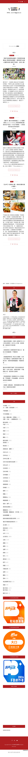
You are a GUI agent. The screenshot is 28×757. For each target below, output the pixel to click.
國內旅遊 (5, 422)
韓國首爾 (5, 500)
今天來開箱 (6, 414)
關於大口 (5, 593)
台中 (12, 181)
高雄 (4, 585)
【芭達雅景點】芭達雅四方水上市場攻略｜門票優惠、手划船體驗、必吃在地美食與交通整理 (13, 378)
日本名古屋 (6, 458)
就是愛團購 (6, 515)
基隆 (4, 546)
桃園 (4, 565)
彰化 (4, 556)
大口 (4, 314)
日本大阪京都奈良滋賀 (9, 462)
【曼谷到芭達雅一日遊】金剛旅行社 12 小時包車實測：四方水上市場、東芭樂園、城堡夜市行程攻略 (13, 343)
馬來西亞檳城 (6, 507)
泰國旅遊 (5, 484)
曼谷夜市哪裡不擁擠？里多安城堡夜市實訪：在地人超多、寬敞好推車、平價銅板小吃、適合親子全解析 (13, 369)
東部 (4, 434)
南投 (4, 530)
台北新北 (5, 536)
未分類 (5, 525)
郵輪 (4, 494)
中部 (4, 424)
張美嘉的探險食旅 (6, 730)
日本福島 (5, 474)
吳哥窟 (5, 442)
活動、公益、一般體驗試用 (10, 419)
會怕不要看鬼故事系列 (9, 521)
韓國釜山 (5, 497)
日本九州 (5, 452)
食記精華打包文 (7, 581)
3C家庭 (5, 405)
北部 (4, 427)
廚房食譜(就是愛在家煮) (9, 518)
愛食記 (5, 559)
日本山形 (5, 465)
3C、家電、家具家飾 (8, 407)
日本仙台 (5, 455)
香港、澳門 (6, 503)
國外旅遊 (5, 440)
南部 (4, 431)
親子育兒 (11, 55)
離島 (4, 437)
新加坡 (5, 445)
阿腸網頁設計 (25, 750)
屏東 (4, 552)
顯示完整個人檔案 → (7, 328)
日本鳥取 (5, 481)
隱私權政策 (17, 752)
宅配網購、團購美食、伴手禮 (11, 512)
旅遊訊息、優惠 (7, 449)
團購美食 (5, 510)
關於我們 (10, 752)
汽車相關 (5, 411)
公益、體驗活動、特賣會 (10, 417)
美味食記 (5, 528)
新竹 (4, 562)
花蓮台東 (5, 568)
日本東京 (5, 468)
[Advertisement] (14, 266)
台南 (4, 540)
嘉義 (4, 543)
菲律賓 (5, 487)
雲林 (4, 578)
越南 (4, 490)
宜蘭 (4, 549)
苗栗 (4, 572)
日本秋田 (5, 478)
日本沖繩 (5, 471)
